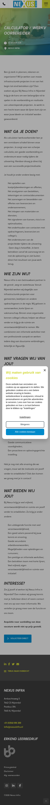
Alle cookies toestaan (25, 432)
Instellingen (25, 417)
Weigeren (25, 424)
